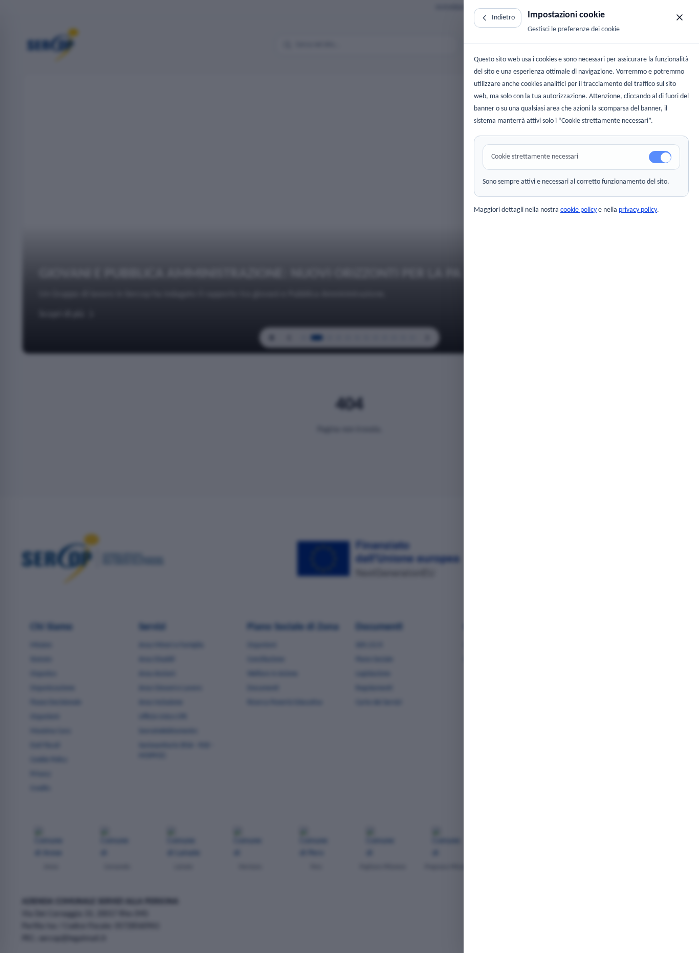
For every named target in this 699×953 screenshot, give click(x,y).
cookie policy (578, 210)
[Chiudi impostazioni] (679, 17)
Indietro (503, 17)
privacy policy (638, 210)
